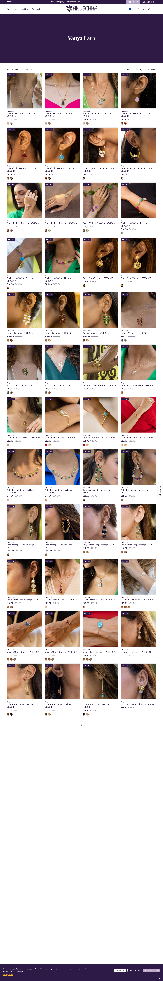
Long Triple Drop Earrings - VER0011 (100, 545)
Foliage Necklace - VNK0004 (134, 333)
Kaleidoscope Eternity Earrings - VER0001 (98, 491)
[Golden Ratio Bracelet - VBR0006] (46, 444)
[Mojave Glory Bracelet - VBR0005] (122, 607)
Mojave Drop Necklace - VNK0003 (61, 600)
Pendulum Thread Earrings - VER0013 (20, 705)
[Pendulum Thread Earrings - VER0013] (8, 714)
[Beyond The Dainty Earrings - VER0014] (122, 123)
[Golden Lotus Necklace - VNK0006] (122, 392)
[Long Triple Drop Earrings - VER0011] (84, 552)
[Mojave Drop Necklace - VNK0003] (46, 607)
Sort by (127, 69)
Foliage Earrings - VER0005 (20, 333)
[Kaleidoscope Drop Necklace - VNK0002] (8, 499)
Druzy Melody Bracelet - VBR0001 (23, 223)
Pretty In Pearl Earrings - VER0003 (137, 704)
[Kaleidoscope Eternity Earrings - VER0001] (84, 499)
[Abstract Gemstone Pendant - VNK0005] (8, 123)
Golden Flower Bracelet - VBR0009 (99, 385)
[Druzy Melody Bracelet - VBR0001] (8, 230)
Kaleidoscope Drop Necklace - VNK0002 (21, 491)
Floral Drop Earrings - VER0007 (98, 278)
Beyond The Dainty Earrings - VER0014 (135, 114)
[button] (24, 9)
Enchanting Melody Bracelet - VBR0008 (135, 224)
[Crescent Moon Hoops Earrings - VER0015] (84, 178)
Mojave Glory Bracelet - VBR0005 (137, 600)
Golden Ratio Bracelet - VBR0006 (61, 438)
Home (9, 69)
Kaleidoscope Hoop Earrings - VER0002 (21, 546)
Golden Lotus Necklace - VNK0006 (137, 385)
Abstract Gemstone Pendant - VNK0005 (21, 114)
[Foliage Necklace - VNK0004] (122, 340)
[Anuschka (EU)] (81, 8)
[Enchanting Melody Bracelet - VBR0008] (122, 233)
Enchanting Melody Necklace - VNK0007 (59, 279)
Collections (18, 69)
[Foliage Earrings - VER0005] (8, 340)
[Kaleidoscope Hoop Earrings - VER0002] (8, 554)
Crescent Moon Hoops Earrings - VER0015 (98, 169)
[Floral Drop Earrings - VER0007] (84, 285)
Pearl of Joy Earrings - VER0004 (136, 652)
